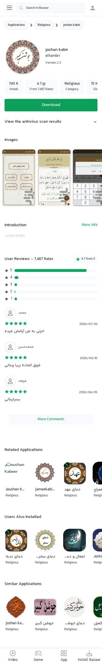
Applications (16, 25)
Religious (44, 25)
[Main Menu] (9, 8)
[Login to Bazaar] (93, 8)
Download (51, 105)
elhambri (52, 56)
